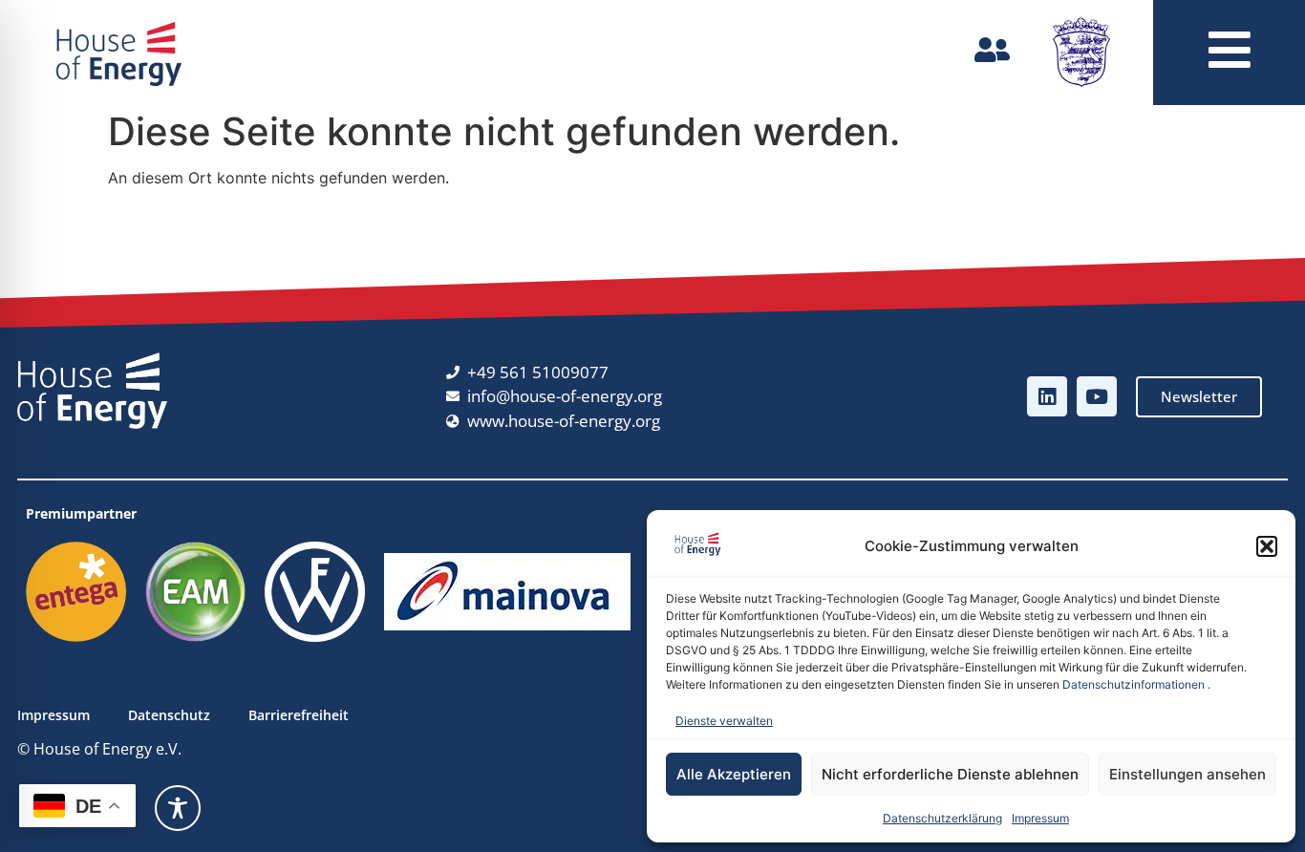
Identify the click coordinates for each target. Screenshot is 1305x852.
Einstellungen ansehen (1187, 774)
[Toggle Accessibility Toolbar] (178, 808)
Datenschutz (169, 715)
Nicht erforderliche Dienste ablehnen (950, 774)
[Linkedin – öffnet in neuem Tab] (1047, 396)
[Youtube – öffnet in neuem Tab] (1097, 396)
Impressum (1040, 818)
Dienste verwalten (724, 721)
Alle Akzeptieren (733, 774)
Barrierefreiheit (298, 715)
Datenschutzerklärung (942, 818)
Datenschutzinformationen (1133, 684)
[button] (1266, 546)
